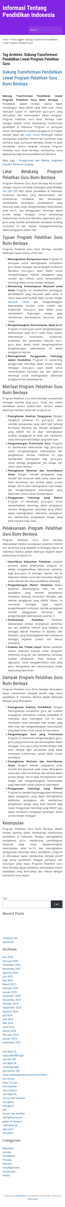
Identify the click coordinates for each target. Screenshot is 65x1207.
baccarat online (18, 302)
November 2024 (12, 999)
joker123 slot (10, 1082)
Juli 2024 (7, 1015)
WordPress (21, 1195)
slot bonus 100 (11, 1071)
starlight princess (12, 1117)
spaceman (8, 942)
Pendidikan (9, 1156)
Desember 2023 (11, 1042)
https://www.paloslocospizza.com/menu (25, 1074)
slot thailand (10, 1086)
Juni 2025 (8, 976)
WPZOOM (32, 1199)
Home (6, 39)
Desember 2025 (11, 964)
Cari (5, 898)
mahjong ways (11, 1067)
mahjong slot (10, 938)
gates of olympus (12, 1121)
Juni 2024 (8, 1019)
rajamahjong (10, 1125)
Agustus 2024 (10, 1011)
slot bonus (9, 1078)
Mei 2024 (8, 1023)
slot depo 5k (9, 1051)
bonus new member (14, 1098)
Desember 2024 (11, 996)
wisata (6, 1175)
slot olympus (10, 1090)
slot (5, 1109)
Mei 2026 (8, 957)
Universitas (9, 1171)
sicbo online (33, 134)
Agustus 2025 (10, 972)
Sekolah (7, 1163)
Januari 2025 (10, 992)
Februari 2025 (10, 988)
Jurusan (7, 1152)
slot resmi (8, 1129)
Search (58, 30)
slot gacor (8, 1102)
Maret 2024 (9, 1031)
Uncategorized (11, 1167)
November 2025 (12, 968)
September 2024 (12, 1007)
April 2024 (8, 1027)
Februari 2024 (10, 1034)
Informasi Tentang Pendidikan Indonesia (29, 11)
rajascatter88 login (13, 1055)
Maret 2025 (9, 984)
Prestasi (7, 1160)
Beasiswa (8, 1148)
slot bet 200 (10, 191)
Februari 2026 (10, 961)
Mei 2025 (8, 980)
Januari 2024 (10, 1038)
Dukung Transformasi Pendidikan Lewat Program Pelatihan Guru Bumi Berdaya (32, 77)
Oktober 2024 (10, 1003)
